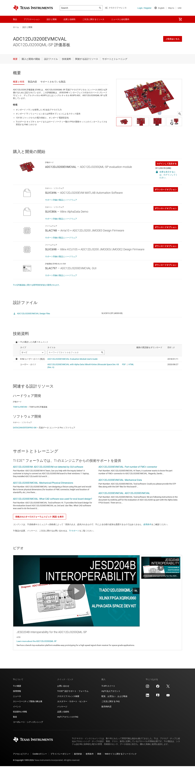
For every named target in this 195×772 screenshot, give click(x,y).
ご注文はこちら (173, 39)
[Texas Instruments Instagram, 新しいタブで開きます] (147, 687)
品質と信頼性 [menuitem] (70, 19)
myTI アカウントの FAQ (67, 717)
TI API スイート (108, 686)
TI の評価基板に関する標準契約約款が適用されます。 (37, 285)
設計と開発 (27, 27)
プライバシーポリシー (61, 754)
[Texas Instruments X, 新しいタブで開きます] (168, 687)
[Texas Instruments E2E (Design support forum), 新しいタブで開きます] (157, 696)
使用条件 (147, 524)
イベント (17, 706)
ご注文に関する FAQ (110, 701)
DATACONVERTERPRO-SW (24, 427)
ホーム (16, 27)
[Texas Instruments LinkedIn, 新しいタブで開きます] (147, 696)
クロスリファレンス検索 (68, 696)
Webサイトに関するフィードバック (121, 754)
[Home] (33, 7)
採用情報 (17, 691)
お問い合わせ (63, 686)
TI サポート (74, 531)
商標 (99, 754)
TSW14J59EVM (20, 407)
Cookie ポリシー (40, 754)
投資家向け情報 (20, 712)
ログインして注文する (167, 163)
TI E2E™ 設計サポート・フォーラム (73, 691)
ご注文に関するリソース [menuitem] (93, 19)
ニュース (17, 696)
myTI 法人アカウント (110, 691)
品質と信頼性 (63, 712)
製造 (15, 717)
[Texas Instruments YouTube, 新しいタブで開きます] (168, 696)
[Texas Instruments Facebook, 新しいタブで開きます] (157, 687)
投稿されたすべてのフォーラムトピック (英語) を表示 (39, 517)
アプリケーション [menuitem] (32, 19)
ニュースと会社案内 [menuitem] (120, 19)
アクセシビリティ (21, 754)
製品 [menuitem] (15, 19)
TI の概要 (17, 686)
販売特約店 (106, 706)
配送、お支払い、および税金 (114, 696)
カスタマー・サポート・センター (72, 701)
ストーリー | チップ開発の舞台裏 (27, 701)
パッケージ (62, 706)
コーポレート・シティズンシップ (28, 722)
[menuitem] (180, 19)
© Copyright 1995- (23, 760)
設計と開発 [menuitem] (52, 19)
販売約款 (78, 754)
